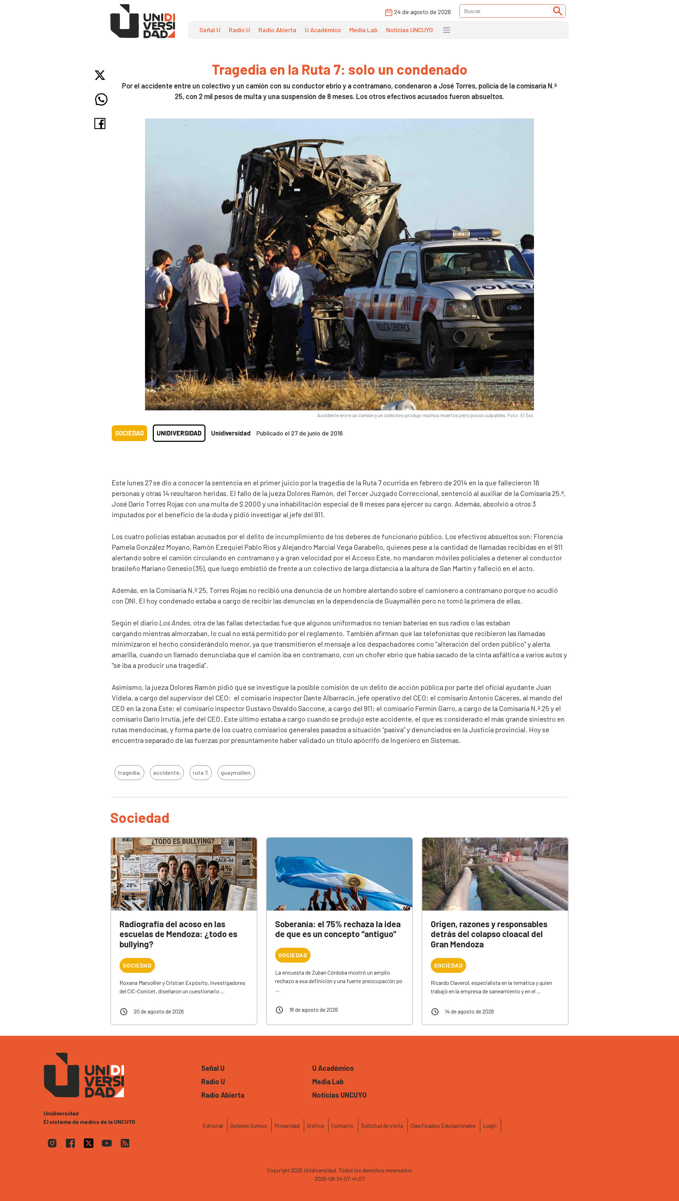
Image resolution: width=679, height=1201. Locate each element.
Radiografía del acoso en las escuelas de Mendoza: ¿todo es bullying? (178, 934)
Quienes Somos (248, 1125)
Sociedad (129, 433)
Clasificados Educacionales (443, 1125)
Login (490, 1125)
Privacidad (287, 1125)
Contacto (342, 1125)
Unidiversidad (179, 433)
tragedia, (129, 772)
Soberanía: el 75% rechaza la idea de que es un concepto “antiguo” (338, 929)
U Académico (323, 30)
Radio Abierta (277, 30)
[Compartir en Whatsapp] (101, 99)
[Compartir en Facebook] (101, 123)
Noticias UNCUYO (409, 30)
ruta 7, (201, 772)
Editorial (213, 1125)
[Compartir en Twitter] (101, 75)
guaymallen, (236, 772)
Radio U (239, 30)
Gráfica (315, 1125)
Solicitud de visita (382, 1125)
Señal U (209, 30)
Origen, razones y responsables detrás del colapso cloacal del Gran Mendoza (489, 934)
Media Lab (363, 30)
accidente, (167, 772)
